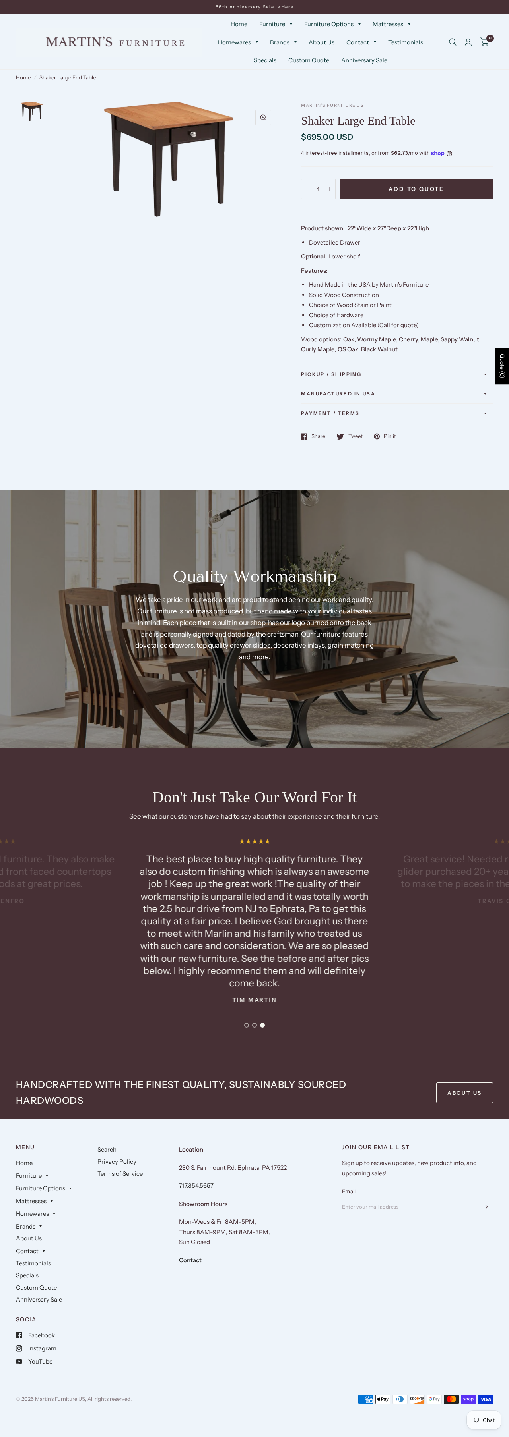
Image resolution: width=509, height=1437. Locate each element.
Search (107, 1149)
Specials (265, 60)
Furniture (272, 24)
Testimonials (405, 42)
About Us (321, 42)
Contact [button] (190, 1260)
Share (318, 436)
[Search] (452, 42)
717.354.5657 (196, 1185)
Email (349, 1191)
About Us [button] (464, 1093)
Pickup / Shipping (331, 374)
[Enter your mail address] (485, 1206)
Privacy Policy (116, 1161)
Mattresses (388, 24)
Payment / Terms (330, 413)
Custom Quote (308, 60)
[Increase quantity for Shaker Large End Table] (329, 189)
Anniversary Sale (364, 60)
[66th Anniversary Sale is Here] (255, 7)
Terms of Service (120, 1173)
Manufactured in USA (338, 394)
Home (239, 24)
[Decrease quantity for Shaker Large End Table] (307, 189)
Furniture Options (329, 24)
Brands (279, 42)
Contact (357, 42)
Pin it (390, 436)
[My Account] (468, 42)
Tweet (355, 436)
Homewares (234, 42)
